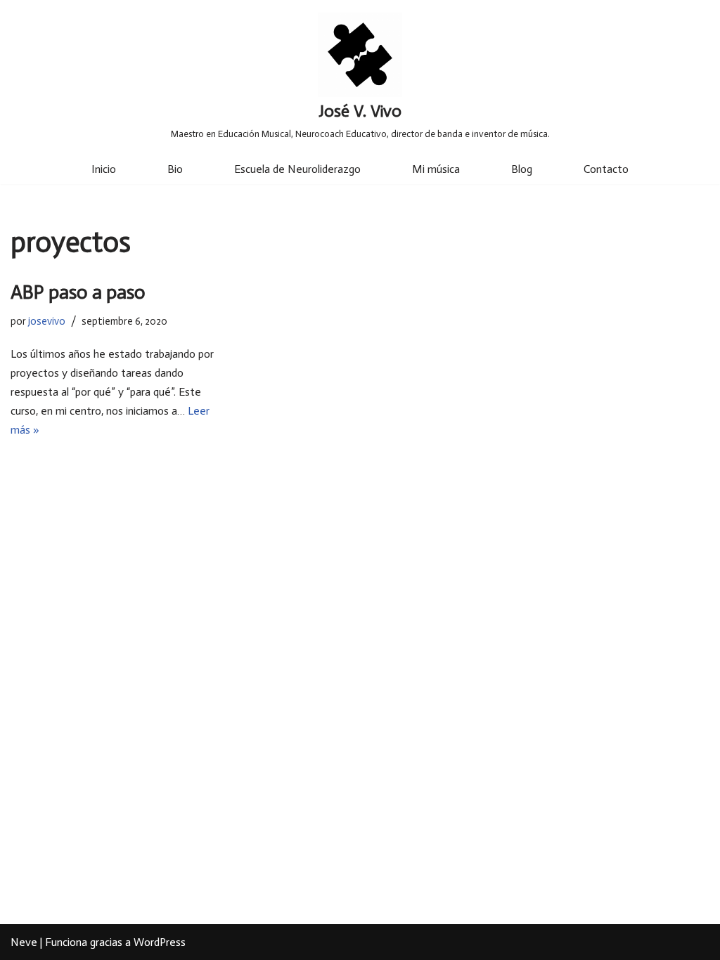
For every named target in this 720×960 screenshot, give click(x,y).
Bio (175, 169)
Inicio (103, 169)
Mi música (436, 169)
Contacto (606, 169)
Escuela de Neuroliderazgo (297, 169)
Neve (24, 942)
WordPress (160, 942)
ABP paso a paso (78, 292)
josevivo (46, 321)
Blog (521, 169)
